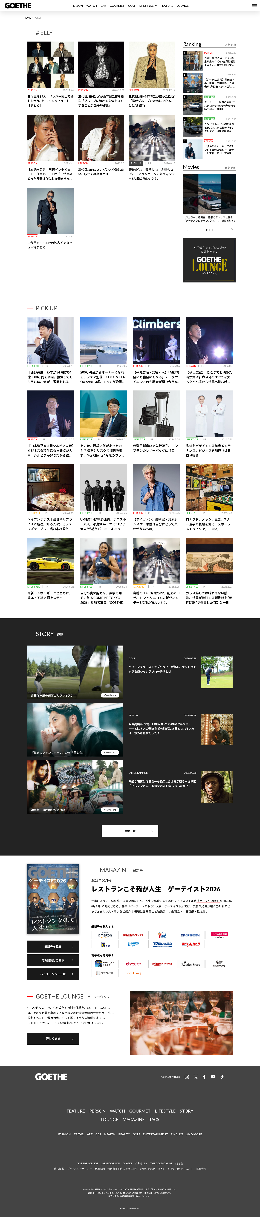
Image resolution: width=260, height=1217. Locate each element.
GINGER (127, 1163)
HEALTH (110, 1134)
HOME (27, 17)
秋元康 (161, 911)
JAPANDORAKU (110, 1163)
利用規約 (100, 1168)
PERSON (77, 5)
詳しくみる (53, 1038)
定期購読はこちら (53, 960)
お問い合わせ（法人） (180, 1168)
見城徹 (201, 911)
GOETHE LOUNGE (87, 1163)
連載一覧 (130, 831)
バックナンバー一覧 (53, 974)
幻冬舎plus (141, 1163)
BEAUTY (124, 1134)
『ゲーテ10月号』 (208, 901)
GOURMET (117, 5)
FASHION (64, 1134)
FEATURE (167, 5)
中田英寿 (188, 911)
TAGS (154, 1119)
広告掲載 (59, 1168)
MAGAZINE (134, 1119)
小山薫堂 (174, 911)
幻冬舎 (179, 1163)
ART (90, 1134)
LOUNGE (183, 5)
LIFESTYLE (146, 5)
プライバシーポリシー (79, 1168)
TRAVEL (79, 1134)
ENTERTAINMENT (155, 1134)
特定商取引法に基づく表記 (122, 1168)
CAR (103, 5)
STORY (186, 1110)
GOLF (132, 5)
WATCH (91, 5)
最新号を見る (53, 946)
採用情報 (201, 1168)
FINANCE (177, 1134)
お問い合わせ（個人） (152, 1168)
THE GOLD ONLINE (161, 1163)
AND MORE (194, 1134)
